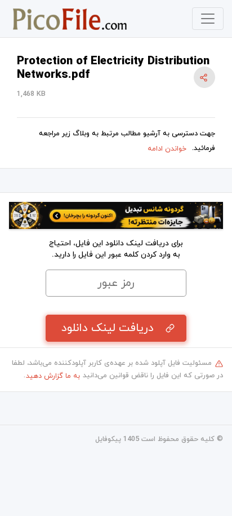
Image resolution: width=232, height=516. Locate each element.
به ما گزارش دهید (53, 376)
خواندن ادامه (167, 149)
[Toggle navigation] (208, 18)
